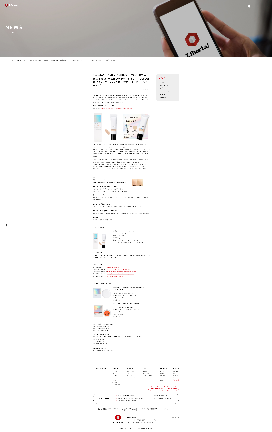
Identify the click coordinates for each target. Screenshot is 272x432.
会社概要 (114, 375)
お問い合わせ (104, 398)
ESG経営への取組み (148, 375)
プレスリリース (164, 91)
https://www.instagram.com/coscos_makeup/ (123, 271)
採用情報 (176, 368)
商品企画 (129, 375)
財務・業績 (162, 375)
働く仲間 (175, 375)
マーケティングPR (132, 378)
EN (173, 417)
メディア (162, 88)
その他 (162, 82)
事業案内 (130, 368)
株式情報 (162, 380)
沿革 (113, 378)
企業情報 (115, 368)
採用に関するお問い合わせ (161, 395)
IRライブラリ (163, 378)
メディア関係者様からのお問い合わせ (128, 400)
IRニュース (163, 371)
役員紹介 (114, 380)
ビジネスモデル (116, 384)
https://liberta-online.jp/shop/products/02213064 (117, 108)
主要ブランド (130, 371)
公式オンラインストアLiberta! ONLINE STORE (156, 387)
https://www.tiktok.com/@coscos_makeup (120, 274)
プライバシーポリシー (124, 428)
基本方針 (145, 371)
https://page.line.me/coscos (114, 276)
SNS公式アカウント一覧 (167, 409)
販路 (128, 373)
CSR (144, 368)
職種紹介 (175, 371)
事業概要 (114, 382)
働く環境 (175, 378)
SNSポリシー (132, 428)
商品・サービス (21, 60)
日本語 (177, 417)
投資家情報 (163, 368)
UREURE (163, 97)
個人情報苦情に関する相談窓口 (162, 398)
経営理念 (114, 371)
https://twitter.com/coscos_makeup (118, 269)
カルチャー (176, 373)
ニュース (13, 60)
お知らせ (162, 94)
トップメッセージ (116, 373)
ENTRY (176, 380)
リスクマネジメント (148, 373)
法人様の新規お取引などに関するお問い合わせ (130, 398)
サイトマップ (138, 428)
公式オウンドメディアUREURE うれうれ (172, 387)
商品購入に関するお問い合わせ (126, 395)
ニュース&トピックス (99, 368)
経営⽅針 (162, 373)
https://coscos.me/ (113, 267)
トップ (7, 60)
